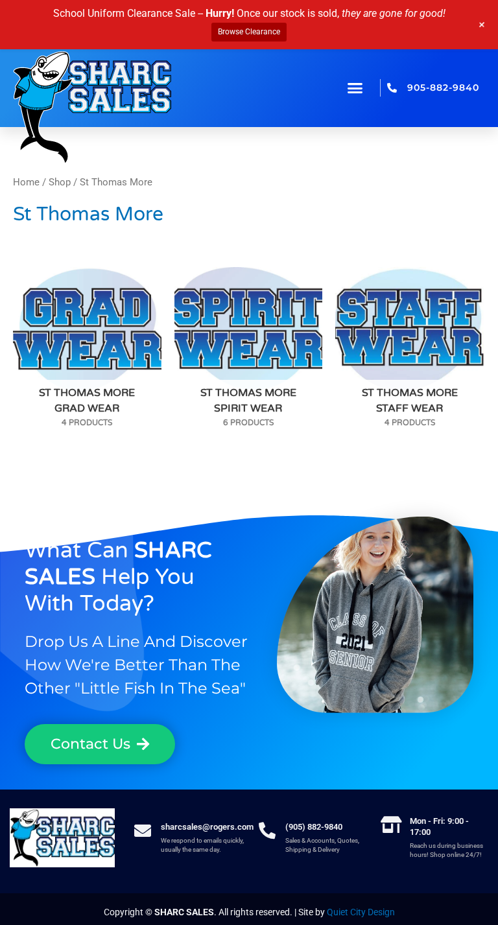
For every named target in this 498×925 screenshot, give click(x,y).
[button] (355, 88)
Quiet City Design (361, 912)
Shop (60, 182)
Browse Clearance (249, 31)
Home (26, 182)
